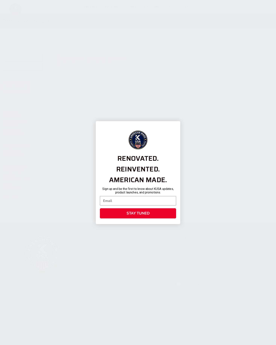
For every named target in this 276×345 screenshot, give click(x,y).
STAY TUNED (138, 213)
